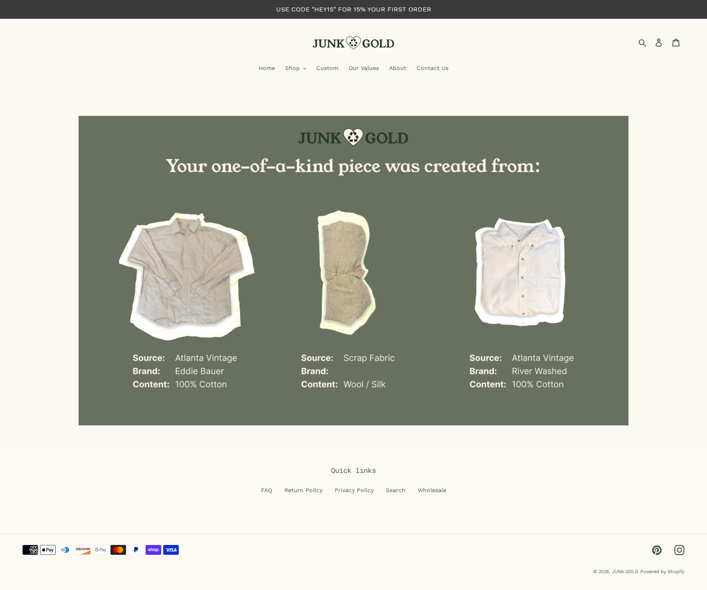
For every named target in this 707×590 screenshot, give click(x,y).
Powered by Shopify (662, 571)
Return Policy (303, 490)
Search (395, 490)
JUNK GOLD (625, 571)
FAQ (266, 490)
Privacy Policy (354, 490)
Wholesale (432, 490)
